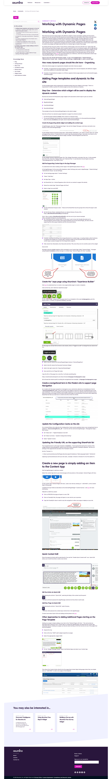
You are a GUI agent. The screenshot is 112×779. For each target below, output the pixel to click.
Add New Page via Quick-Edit (23, 51)
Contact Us (86, 2)
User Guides (17, 71)
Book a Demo (95, 2)
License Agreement (48, 777)
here (57, 53)
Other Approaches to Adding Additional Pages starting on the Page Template (25, 53)
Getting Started (18, 63)
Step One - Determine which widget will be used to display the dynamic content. (26, 30)
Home (14, 11)
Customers (47, 2)
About (14, 755)
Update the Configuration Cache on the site (26, 41)
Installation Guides (19, 67)
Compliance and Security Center (62, 777)
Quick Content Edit (21, 48)
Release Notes (18, 69)
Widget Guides (18, 73)
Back (16, 17)
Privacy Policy (38, 777)
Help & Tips (17, 65)
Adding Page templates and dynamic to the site (27, 28)
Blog (16, 61)
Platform (30, 2)
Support (76, 755)
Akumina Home (18, 750)
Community (20, 11)
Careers (15, 757)
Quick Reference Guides (20, 75)
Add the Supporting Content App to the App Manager (28, 34)
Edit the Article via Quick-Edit (23, 49)
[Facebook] (95, 28)
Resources (38, 2)
